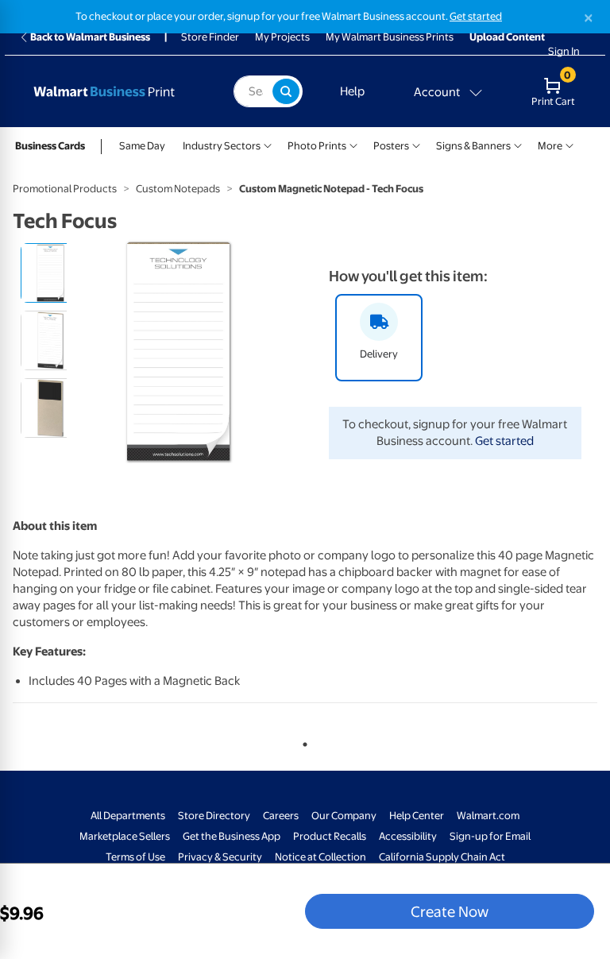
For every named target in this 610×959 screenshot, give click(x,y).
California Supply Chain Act (442, 857)
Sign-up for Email (490, 836)
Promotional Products (65, 189)
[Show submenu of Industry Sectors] (267, 144)
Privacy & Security (220, 857)
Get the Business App (231, 836)
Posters (391, 146)
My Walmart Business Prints (390, 37)
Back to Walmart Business (90, 37)
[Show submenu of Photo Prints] (353, 144)
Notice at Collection (320, 857)
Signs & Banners (473, 146)
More (550, 146)
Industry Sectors (222, 146)
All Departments (128, 816)
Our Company (343, 816)
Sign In (564, 51)
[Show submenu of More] (569, 144)
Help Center (416, 816)
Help (352, 91)
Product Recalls (329, 836)
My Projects (282, 37)
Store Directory (214, 816)
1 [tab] (302, 741)
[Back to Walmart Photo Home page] (118, 91)
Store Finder (210, 37)
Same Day (142, 146)
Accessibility (408, 836)
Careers (281, 816)
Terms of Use (135, 857)
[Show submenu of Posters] (416, 144)
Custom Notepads (178, 189)
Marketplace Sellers (124, 836)
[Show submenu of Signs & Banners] (518, 144)
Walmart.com (488, 816)
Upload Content (507, 37)
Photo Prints (317, 146)
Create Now (449, 911)
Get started (476, 16)
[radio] (50, 273)
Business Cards (50, 146)
